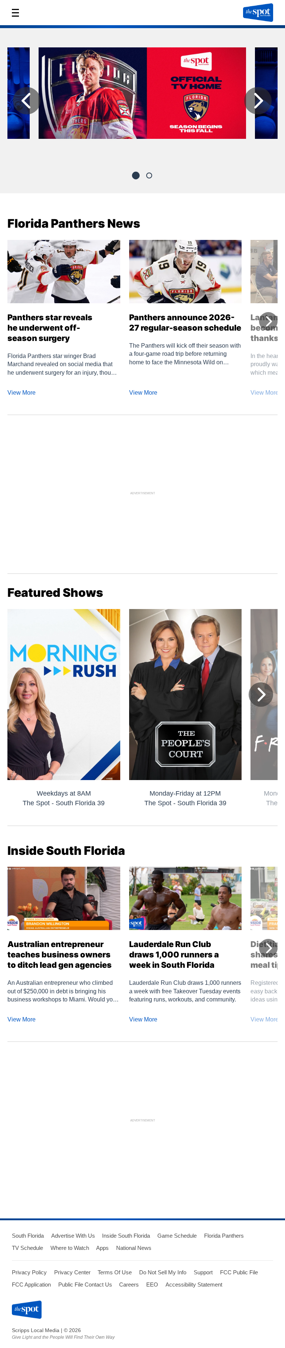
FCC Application (31, 1284)
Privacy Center (72, 1272)
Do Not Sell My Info (162, 1272)
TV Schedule (27, 1248)
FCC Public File (239, 1272)
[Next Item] (258, 100)
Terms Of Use (115, 1272)
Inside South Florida (126, 1235)
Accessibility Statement (194, 1284)
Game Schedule (177, 1235)
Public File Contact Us (85, 1284)
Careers (129, 1284)
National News (133, 1248)
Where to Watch (69, 1248)
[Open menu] (18, 13)
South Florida (28, 1235)
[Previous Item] (26, 100)
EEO (152, 1284)
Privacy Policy (29, 1272)
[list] (142, 102)
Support (203, 1272)
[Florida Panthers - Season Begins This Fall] (142, 96)
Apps (102, 1248)
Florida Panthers (224, 1235)
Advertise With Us (73, 1235)
